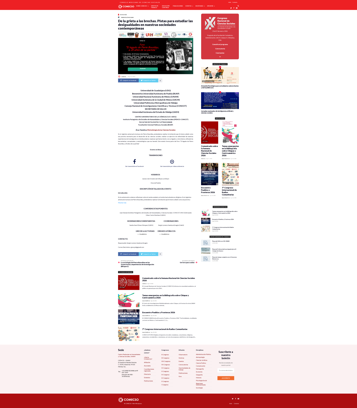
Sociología (123, 14)
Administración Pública (203, 354)
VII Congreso (165, 364)
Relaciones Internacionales (201, 384)
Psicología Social (201, 380)
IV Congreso (165, 374)
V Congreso (165, 371)
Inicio (229, 2)
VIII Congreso (165, 361)
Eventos (181, 361)
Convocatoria (220, 49)
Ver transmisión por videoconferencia (172, 166)
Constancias (220, 53)
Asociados (147, 366)
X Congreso (165, 354)
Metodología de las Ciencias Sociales (161, 130)
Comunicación (200, 366)
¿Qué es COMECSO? (148, 358)
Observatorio (183, 354)
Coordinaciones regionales (149, 370)
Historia (198, 377)
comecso (123, 76)
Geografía (199, 375)
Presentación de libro (127, 17)
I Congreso (164, 385)
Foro (180, 376)
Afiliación (147, 362)
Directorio (147, 374)
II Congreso (165, 381)
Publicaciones (148, 381)
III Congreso (165, 378)
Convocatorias (183, 364)
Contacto (234, 2)
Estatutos (147, 377)
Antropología (200, 357)
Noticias (181, 358)
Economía (199, 372)
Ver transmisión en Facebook (134, 166)
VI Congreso (165, 368)
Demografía (200, 369)
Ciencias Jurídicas (201, 360)
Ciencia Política (201, 363)
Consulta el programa (220, 44)
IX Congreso (165, 358)
